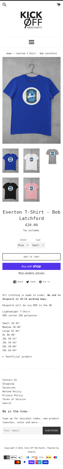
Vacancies (9, 387)
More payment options (31, 273)
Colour (23, 240)
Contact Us (9, 379)
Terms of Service (14, 399)
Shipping (8, 383)
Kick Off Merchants (35, 448)
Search (6, 403)
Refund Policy (11, 391)
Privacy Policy (12, 395)
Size (38, 240)
